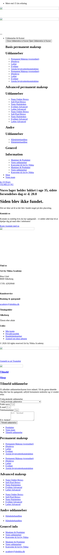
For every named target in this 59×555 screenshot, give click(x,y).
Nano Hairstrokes (18, 104)
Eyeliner (14, 66)
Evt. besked (5, 420)
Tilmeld (4, 372)
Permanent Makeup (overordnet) (25, 59)
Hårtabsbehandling (19, 139)
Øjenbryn (15, 61)
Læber (14, 64)
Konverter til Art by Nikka (22, 165)
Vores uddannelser (19, 162)
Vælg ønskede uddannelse (11, 399)
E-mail (3, 407)
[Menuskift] (1, 34)
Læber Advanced (18, 109)
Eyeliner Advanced (19, 107)
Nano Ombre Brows (20, 99)
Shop (3, 377)
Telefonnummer (7, 410)
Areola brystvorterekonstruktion (25, 69)
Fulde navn (5, 404)
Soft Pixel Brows (18, 102)
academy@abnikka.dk (9, 304)
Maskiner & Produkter (20, 160)
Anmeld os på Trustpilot (10, 361)
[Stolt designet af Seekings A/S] (1, 288)
